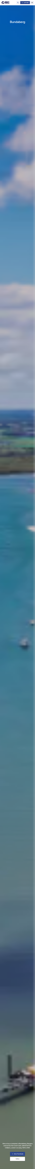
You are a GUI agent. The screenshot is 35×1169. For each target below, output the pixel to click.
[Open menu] (32, 2)
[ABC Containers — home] (5, 3)
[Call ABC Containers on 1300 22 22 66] (18, 2)
